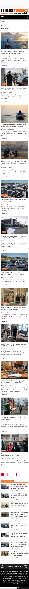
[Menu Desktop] (2, 17)
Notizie (4, 84)
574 (18, 474)
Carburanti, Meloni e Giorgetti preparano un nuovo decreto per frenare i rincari (14, 89)
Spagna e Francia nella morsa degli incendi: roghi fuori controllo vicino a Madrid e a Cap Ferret (14, 163)
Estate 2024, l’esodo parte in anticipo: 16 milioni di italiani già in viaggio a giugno (12, 273)
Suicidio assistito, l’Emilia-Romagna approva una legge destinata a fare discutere (13, 381)
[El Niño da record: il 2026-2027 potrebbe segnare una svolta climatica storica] (14, 40)
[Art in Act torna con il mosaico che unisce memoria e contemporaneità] (14, 297)
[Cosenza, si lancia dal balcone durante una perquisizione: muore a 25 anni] (14, 443)
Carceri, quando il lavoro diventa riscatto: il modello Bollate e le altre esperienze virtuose (14, 345)
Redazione (10, 566)
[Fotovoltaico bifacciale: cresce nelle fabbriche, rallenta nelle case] (14, 189)
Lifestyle (4, 268)
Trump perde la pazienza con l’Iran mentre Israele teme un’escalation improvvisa (13, 125)
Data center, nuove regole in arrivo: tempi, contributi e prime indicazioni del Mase (13, 237)
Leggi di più (4, 65)
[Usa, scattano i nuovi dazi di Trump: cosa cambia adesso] (14, 406)
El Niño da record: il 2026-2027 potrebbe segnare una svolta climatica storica (12, 52)
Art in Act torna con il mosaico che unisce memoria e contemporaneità (13, 308)
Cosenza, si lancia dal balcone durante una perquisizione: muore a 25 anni (13, 455)
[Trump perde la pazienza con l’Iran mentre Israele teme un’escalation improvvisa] (14, 114)
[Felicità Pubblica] (14, 11)
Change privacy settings (23, 587)
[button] (27, 17)
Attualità (5, 303)
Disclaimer (18, 566)
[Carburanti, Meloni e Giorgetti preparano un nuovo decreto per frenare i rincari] (14, 77)
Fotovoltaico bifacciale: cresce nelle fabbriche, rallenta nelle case (19, 525)
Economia (5, 195)
